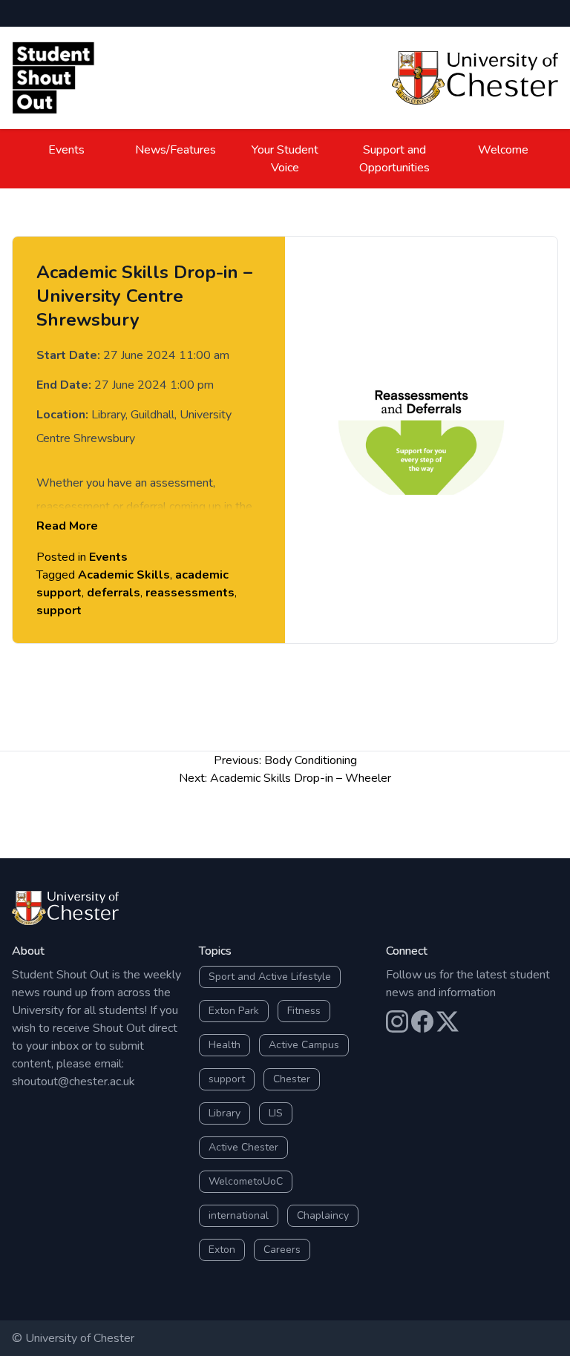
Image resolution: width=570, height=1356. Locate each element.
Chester (291, 1079)
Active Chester (243, 1147)
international (239, 1215)
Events (66, 150)
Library (224, 1113)
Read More (67, 526)
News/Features (175, 150)
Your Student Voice (285, 159)
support (59, 610)
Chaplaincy (323, 1215)
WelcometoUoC (246, 1181)
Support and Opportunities (394, 159)
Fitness (304, 1011)
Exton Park (234, 1011)
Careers (282, 1250)
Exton (222, 1250)
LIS (276, 1113)
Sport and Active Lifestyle (270, 977)
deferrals (113, 593)
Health (224, 1045)
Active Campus (304, 1045)
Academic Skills (124, 575)
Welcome (503, 150)
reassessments (190, 593)
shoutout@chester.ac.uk (73, 1081)
